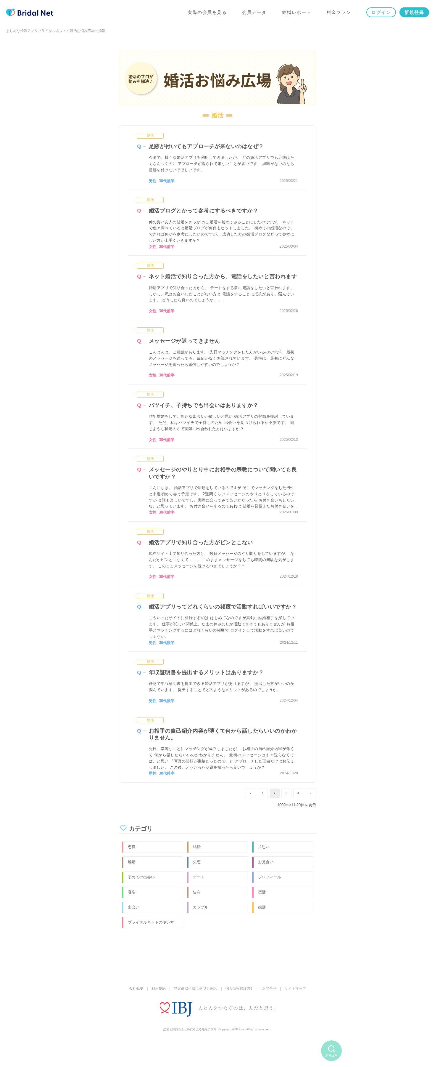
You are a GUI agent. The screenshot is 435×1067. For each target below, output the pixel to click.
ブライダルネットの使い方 (151, 922)
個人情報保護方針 (239, 988)
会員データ (254, 12)
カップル (200, 907)
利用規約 (159, 988)
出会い (133, 907)
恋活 (262, 892)
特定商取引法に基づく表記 (195, 988)
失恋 (197, 862)
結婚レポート (296, 12)
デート (198, 877)
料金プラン (339, 12)
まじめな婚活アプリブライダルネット (36, 31)
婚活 (150, 136)
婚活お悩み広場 (82, 31)
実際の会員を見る (207, 12)
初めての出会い (141, 877)
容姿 (132, 892)
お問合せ (269, 988)
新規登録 (414, 12)
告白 (197, 892)
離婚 (132, 862)
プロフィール (269, 877)
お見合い (265, 862)
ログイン (381, 12)
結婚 (197, 847)
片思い (264, 847)
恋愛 (132, 847)
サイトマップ (295, 988)
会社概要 (136, 988)
